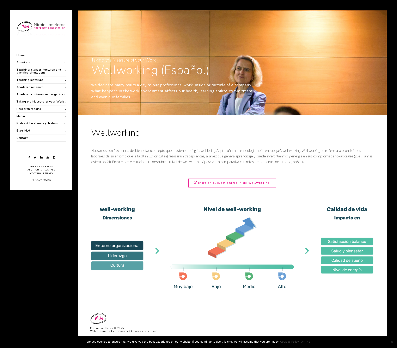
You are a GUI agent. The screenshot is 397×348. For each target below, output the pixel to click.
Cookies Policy (289, 341)
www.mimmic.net (146, 331)
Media (21, 116)
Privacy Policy (41, 180)
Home (21, 55)
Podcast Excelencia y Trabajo (37, 123)
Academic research (30, 87)
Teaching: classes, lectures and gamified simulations (39, 71)
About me (23, 62)
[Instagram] (54, 157)
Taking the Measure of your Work (40, 102)
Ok (302, 341)
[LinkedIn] (41, 157)
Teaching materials (30, 80)
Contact (22, 138)
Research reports (29, 109)
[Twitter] (35, 157)
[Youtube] (47, 157)
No (308, 341)
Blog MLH (23, 131)
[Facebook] (29, 157)
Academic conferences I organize (40, 94)
